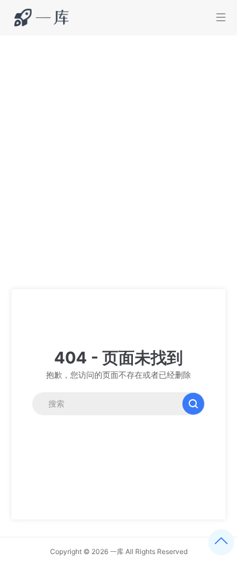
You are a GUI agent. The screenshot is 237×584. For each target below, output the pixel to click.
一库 (117, 551)
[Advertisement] (118, 159)
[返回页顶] (221, 542)
